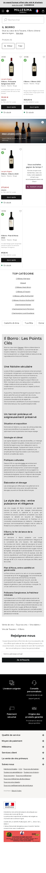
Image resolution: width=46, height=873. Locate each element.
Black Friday (16, 791)
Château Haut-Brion (23, 287)
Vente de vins (8, 625)
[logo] (23, 11)
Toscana (9, 86)
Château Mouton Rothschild (23, 300)
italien (23, 463)
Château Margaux (23, 278)
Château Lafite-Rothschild (23, 296)
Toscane (3, 86)
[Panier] (43, 11)
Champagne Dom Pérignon (23, 309)
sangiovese (24, 575)
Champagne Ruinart (23, 304)
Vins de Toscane (9, 629)
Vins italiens (34, 625)
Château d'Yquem (23, 292)
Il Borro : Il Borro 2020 (10, 174)
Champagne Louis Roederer (23, 313)
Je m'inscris (23, 660)
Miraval (23, 283)
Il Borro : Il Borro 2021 (32, 81)
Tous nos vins (21, 625)
